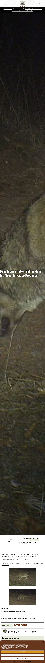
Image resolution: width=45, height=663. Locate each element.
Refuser (22, 655)
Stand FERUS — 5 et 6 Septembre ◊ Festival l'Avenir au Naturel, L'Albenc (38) (27, 10)
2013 (19, 542)
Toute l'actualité (34, 540)
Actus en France (27, 538)
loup (35, 542)
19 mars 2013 (10, 540)
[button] (43, 642)
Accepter (22, 651)
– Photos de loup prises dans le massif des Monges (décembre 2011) (19, 618)
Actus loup (36, 538)
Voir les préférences (22, 658)
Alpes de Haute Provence (27, 542)
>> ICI (23, 611)
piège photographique (23, 543)
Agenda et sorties (7, 9)
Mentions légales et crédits (17, 661)
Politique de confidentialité (27, 661)
